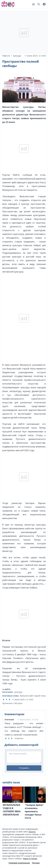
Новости (6, 55)
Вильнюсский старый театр (33, 695)
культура (17, 55)
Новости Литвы (30, 858)
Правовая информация (19, 863)
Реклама (36, 863)
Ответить (19, 738)
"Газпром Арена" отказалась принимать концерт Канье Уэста (34, 811)
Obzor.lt (32, 831)
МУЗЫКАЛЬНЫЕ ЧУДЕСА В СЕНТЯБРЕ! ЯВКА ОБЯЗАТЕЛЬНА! (12, 809)
